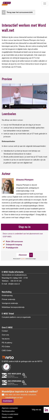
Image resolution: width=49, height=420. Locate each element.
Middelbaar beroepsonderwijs (13, 307)
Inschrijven (7, 401)
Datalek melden (7, 417)
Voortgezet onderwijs (10, 303)
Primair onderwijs (8, 299)
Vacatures (6, 339)
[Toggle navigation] (45, 3)
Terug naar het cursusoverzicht (20, 12)
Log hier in (23, 258)
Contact (5, 331)
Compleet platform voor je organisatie (16, 317)
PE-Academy (7, 343)
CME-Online (6, 350)
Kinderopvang (7, 295)
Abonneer (23, 255)
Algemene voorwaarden (10, 408)
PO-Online (6, 347)
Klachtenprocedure (8, 411)
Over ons (5, 335)
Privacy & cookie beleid (10, 414)
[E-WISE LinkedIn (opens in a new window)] (46, 410)
